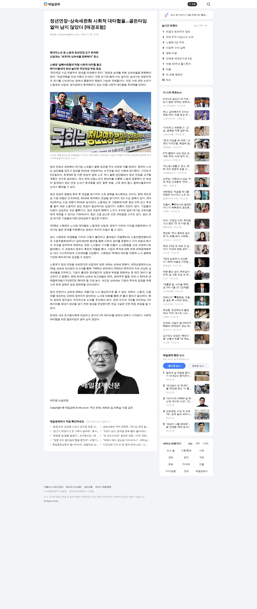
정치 (186, 457)
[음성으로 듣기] (130, 42)
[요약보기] (124, 42)
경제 (170, 457)
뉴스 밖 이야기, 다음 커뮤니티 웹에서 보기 (192, 14)
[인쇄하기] (148, 42)
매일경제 (54, 4)
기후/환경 (186, 450)
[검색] (209, 4)
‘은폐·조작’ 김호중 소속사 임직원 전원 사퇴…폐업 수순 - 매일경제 (76, 426)
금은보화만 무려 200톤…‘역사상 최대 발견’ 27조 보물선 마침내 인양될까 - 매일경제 (126, 426)
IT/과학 (186, 464)
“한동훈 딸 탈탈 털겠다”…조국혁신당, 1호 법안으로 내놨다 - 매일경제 (76, 435)
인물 (201, 464)
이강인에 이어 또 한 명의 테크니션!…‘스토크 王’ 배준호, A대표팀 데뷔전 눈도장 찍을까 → (126, 444)
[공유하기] (202, 4)
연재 (186, 471)
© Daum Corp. (51, 501)
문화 (170, 464)
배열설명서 (202, 471)
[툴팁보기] (209, 25)
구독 (193, 4)
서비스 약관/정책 (103, 487)
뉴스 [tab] (190, 443)
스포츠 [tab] (206, 443)
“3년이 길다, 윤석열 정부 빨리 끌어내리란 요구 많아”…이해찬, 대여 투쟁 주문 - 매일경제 (126, 431)
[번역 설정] (136, 42)
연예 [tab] (197, 443)
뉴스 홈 (171, 450)
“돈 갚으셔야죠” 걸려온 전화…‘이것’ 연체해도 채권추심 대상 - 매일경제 (126, 435)
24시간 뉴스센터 (74, 487)
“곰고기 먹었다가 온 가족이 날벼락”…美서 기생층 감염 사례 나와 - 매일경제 (76, 431)
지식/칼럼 (171, 471)
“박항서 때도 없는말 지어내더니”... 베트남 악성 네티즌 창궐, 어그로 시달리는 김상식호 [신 (126, 440)
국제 (201, 457)
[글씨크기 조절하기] (142, 42)
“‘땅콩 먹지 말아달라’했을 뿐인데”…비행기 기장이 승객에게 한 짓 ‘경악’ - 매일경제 (76, 440)
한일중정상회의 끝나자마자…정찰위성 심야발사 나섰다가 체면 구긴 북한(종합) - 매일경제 (76, 444)
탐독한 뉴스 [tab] (198, 365)
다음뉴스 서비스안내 (53, 487)
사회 (201, 450)
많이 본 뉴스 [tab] (174, 365)
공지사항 (88, 487)
